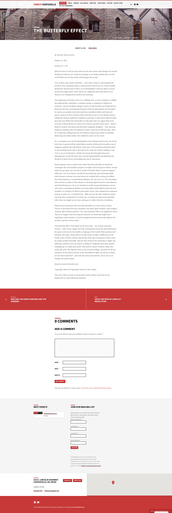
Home (35, 38)
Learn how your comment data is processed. (96, 388)
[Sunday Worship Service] (38, 413)
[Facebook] (135, 4)
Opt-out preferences (66, 6)
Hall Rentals (84, 3)
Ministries (93, 3)
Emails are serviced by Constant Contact (91, 465)
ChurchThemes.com (78, 507)
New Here (63, 3)
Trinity (44, 4)
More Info (67, 480)
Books (120, 38)
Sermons (76, 3)
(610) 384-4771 (38, 491)
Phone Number (75, 440)
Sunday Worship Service (50, 413)
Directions (77, 480)
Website (57, 375)
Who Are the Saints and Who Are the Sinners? (28, 300)
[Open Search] (131, 4)
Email (57, 369)
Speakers (127, 38)
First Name (74, 426)
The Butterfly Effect (50, 38)
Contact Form (118, 3)
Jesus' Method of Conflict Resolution (108, 300)
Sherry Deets (93, 48)
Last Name (74, 433)
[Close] (170, 511)
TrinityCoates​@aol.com (51, 491)
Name (57, 362)
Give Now (109, 3)
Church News (101, 3)
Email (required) (76, 419)
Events (70, 3)
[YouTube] (137, 4)
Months (134, 38)
